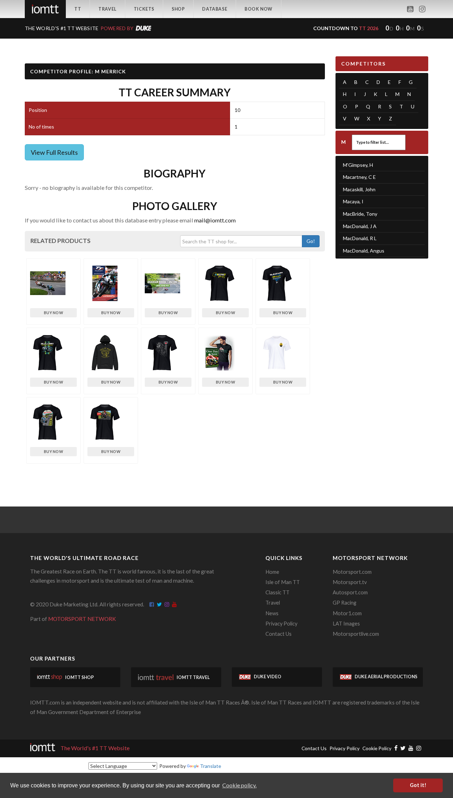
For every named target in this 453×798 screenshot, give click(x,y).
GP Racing (344, 603)
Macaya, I (353, 201)
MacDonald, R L (360, 238)
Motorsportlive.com (356, 634)
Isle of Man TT (282, 582)
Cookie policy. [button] (239, 785)
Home (272, 572)
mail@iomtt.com (215, 220)
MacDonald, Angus (363, 251)
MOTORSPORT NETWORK (82, 619)
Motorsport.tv (350, 582)
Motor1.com (347, 613)
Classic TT (277, 592)
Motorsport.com (352, 572)
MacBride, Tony (360, 214)
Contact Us (278, 634)
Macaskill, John (359, 189)
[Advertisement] (382, 373)
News (272, 613)
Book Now (259, 9)
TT (77, 9)
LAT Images (346, 624)
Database (214, 9)
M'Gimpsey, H (358, 165)
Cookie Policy (376, 748)
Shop (178, 9)
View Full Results (54, 152)
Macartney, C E (359, 177)
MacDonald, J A (360, 226)
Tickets (144, 9)
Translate (210, 766)
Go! (310, 241)
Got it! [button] (418, 785)
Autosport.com (350, 592)
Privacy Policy (281, 624)
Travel (107, 9)
